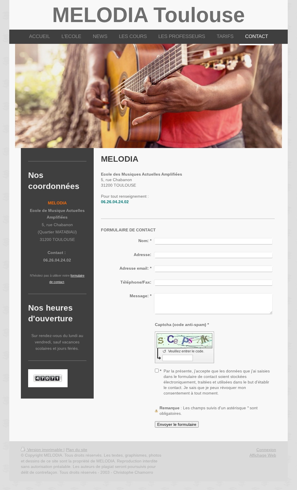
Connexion (266, 449)
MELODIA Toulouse (148, 14)
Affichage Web (262, 455)
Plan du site (76, 449)
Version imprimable (45, 449)
